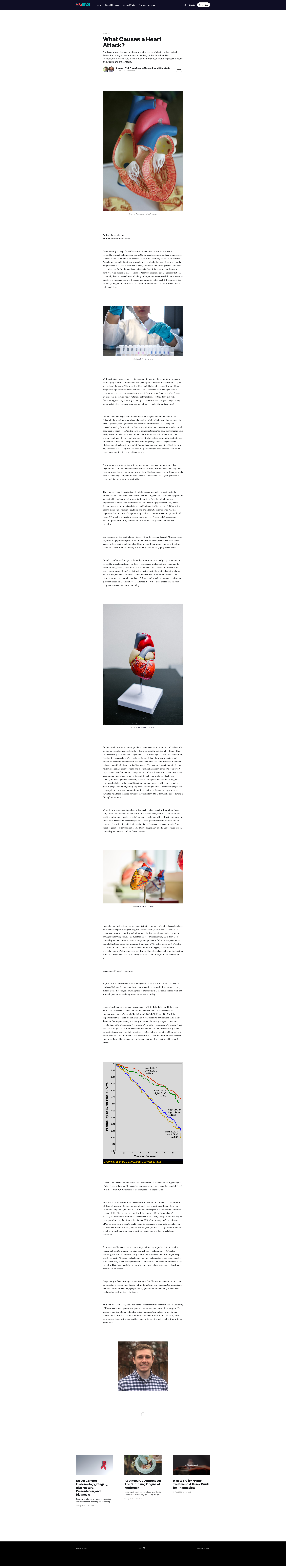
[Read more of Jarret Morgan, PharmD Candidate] (111, 69)
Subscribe (203, 5)
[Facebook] (144, 1548)
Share (179, 69)
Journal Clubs (129, 5)
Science (106, 33)
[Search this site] (185, 5)
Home (98, 5)
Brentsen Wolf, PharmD (126, 68)
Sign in (192, 5)
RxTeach (79, 1548)
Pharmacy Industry (147, 5)
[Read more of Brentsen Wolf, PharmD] (106, 69)
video (122, 403)
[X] (140, 1548)
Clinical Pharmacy (112, 5)
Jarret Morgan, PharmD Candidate (154, 68)
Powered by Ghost (203, 1548)
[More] (159, 5)
